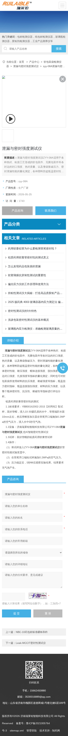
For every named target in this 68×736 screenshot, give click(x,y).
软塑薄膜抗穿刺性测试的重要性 (27, 275)
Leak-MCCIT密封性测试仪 (31, 642)
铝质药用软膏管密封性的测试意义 (28, 257)
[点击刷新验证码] (38, 596)
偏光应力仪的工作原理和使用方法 (28, 284)
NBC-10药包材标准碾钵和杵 (32, 632)
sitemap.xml (17, 730)
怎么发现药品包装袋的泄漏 (24, 266)
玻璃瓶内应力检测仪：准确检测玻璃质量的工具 (36, 328)
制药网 (56, 730)
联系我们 (50, 210)
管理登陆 (31, 730)
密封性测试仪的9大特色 (22, 310)
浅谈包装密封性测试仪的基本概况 (28, 319)
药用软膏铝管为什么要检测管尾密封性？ (32, 248)
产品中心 (34, 61)
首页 (22, 61)
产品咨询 (17, 210)
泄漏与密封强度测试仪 (26, 66)
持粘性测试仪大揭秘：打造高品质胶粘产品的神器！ (36, 293)
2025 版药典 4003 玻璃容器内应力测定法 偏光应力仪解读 (36, 301)
